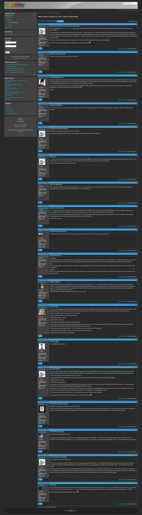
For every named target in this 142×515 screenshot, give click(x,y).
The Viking (8, 95)
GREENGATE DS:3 (11, 66)
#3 (136, 75)
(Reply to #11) (53, 304)
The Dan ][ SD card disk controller (15, 68)
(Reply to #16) (53, 455)
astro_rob (42, 282)
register (44, 21)
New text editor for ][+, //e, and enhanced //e (17, 64)
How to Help (20, 135)
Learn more (8, 27)
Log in (39, 21)
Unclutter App (23, 58)
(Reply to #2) (52, 75)
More (35, 74)
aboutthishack (43, 256)
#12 (136, 304)
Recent (15, 10)
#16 (136, 429)
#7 (136, 182)
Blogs (8, 105)
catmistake (42, 432)
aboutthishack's (65, 28)
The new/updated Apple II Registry (15, 72)
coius (40, 342)
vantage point (43, 208)
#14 (136, 367)
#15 (136, 402)
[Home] (15, 7)
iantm (40, 78)
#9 (136, 229)
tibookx (41, 54)
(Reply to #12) (53, 339)
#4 (136, 103)
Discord (10, 20)
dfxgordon (8, 99)
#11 (136, 280)
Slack (9, 24)
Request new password (12, 50)
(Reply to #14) (53, 402)
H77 (40, 105)
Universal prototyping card (12, 88)
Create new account (11, 48)
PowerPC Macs (54, 13)
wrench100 (8, 82)
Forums (11, 10)
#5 (136, 126)
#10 (136, 253)
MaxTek (41, 404)
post (71, 28)
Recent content (10, 34)
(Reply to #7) (53, 206)
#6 (136, 154)
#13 (136, 339)
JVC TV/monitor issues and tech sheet (14, 97)
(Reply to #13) (53, 367)
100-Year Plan (129, 10)
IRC (9, 17)
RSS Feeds (9, 109)
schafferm (8, 86)
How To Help (121, 10)
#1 (136, 24)
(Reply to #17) (53, 483)
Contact (135, 10)
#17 (136, 455)
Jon (40, 232)
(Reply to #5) (52, 154)
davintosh (42, 26)
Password (8, 44)
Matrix (9, 19)
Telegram (10, 26)
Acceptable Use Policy (12, 113)
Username (8, 40)
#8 (136, 206)
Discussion (46, 13)
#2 (136, 52)
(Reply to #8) (52, 229)
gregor (7, 89)
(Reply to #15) (53, 429)
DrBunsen (42, 307)
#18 (136, 483)
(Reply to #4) (52, 126)
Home (6, 10)
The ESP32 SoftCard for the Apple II (15, 70)
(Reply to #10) (53, 280)
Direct (15, 58)
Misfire (9, 22)
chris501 (41, 485)
